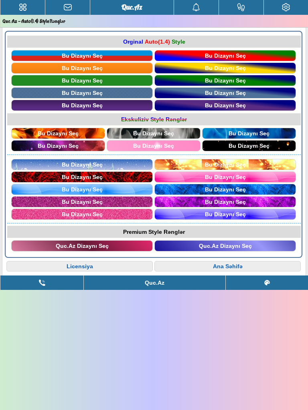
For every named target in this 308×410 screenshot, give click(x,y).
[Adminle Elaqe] (42, 283)
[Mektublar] (196, 7)
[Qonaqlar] (241, 7)
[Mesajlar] (68, 7)
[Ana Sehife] (23, 7)
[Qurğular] (286, 7)
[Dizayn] (267, 283)
